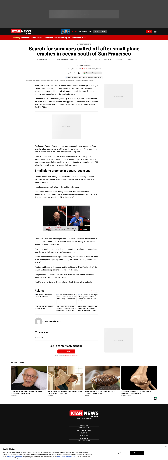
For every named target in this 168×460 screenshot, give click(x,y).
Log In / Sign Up (66, 351)
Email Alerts (84, 435)
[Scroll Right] (96, 290)
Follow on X (84, 433)
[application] (66, 218)
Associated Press (52, 321)
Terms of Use (10, 456)
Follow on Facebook (84, 430)
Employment (84, 438)
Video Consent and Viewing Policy (66, 456)
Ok (166, 446)
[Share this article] (74, 73)
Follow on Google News (93, 73)
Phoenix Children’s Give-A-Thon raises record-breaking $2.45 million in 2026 (53, 37)
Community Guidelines (71, 355)
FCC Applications (84, 441)
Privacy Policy (19, 456)
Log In (149, 31)
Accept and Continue (136, 453)
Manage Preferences (121, 453)
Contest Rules (84, 428)
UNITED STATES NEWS (84, 44)
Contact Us (84, 425)
